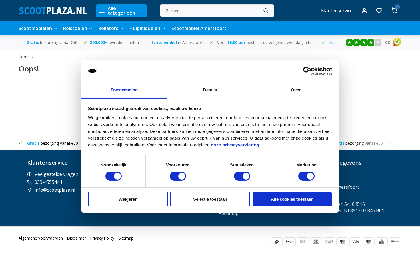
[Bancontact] (316, 241)
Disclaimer (76, 238)
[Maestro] (369, 241)
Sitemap (126, 238)
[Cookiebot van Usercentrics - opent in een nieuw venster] (307, 71)
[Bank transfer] (303, 241)
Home (24, 56)
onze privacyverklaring (235, 144)
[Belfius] (395, 241)
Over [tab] (296, 89)
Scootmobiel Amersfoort (199, 28)
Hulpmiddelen (144, 28)
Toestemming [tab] (124, 89)
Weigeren (128, 199)
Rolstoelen (75, 28)
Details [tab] (210, 89)
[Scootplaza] (53, 10)
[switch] (178, 176)
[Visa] (355, 241)
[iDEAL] (277, 241)
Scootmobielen (35, 28)
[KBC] (382, 241)
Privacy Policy (102, 238)
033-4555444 (48, 182)
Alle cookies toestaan (292, 199)
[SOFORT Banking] (329, 241)
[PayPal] (290, 241)
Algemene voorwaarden (41, 238)
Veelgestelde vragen (56, 174)
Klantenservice (337, 10)
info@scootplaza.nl (55, 190)
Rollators (108, 28)
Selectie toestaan (210, 199)
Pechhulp (229, 213)
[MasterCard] (342, 241)
